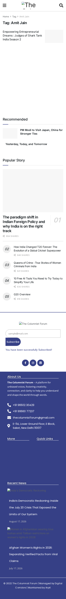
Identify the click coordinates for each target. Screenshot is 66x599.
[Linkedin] (40, 363)
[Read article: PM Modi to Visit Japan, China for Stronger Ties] (10, 133)
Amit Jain (24, 16)
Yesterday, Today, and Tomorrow (27, 144)
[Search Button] (61, 5)
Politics (11, 461)
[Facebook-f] (25, 363)
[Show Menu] (4, 5)
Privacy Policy (45, 461)
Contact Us (43, 456)
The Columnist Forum (25, 583)
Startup (11, 456)
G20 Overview (22, 294)
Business (12, 450)
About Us (42, 445)
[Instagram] (33, 363)
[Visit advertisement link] (33, 79)
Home (6, 16)
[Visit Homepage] (33, 5)
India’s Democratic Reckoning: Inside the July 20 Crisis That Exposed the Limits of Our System (33, 507)
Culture (11, 467)
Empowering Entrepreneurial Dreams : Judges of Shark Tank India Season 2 (22, 35)
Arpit (48, 587)
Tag (14, 16)
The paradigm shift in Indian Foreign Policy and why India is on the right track (24, 224)
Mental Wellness (17, 473)
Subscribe (13, 342)
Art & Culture (15, 445)
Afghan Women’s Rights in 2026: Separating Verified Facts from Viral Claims (33, 554)
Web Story (43, 450)
